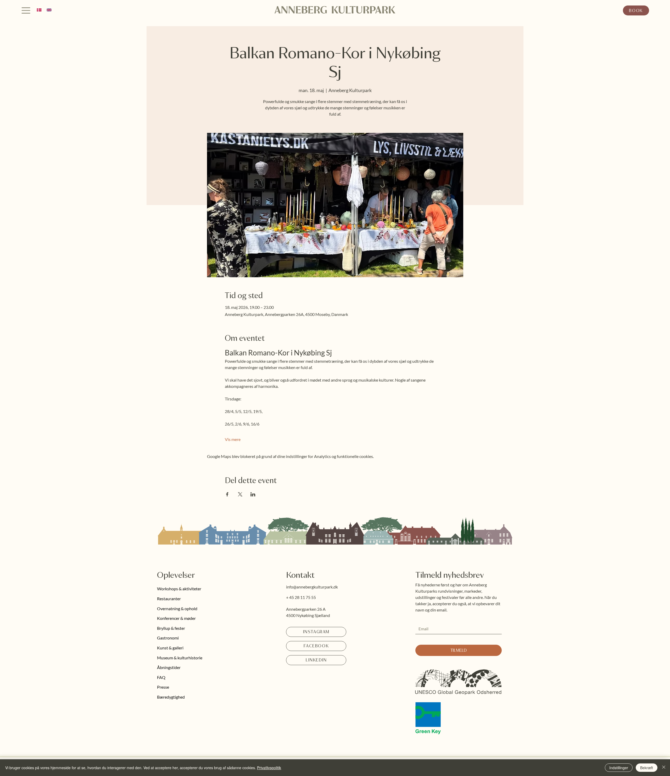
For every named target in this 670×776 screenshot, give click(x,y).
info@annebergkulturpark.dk (312, 586)
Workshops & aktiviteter (179, 588)
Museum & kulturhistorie (179, 657)
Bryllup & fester (171, 628)
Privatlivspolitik (269, 767)
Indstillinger (618, 767)
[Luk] (664, 767)
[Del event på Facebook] (227, 494)
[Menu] (26, 10)
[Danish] (38, 9)
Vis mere (233, 439)
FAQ (161, 677)
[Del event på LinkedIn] (252, 494)
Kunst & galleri (170, 647)
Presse (163, 686)
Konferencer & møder (176, 618)
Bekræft (646, 767)
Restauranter (169, 598)
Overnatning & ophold (177, 608)
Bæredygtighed (171, 696)
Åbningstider (169, 667)
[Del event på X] (240, 494)
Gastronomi (168, 637)
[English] (48, 9)
